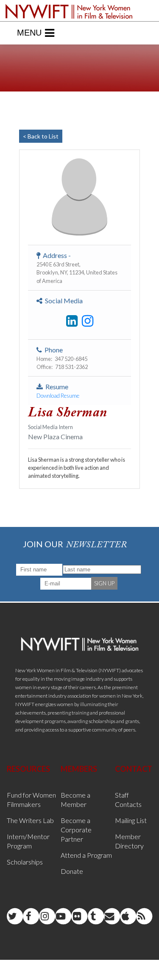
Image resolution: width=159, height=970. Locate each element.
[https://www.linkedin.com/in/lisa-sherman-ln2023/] (72, 321)
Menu (29, 32)
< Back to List (41, 136)
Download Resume (57, 395)
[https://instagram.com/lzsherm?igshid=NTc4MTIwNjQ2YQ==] (87, 321)
